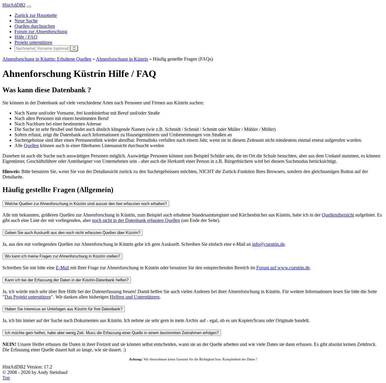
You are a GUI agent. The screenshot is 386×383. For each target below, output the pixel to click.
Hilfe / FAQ (25, 37)
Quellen (31, 145)
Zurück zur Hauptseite (35, 15)
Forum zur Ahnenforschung (40, 31)
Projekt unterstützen (33, 42)
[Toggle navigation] (29, 7)
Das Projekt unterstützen (28, 296)
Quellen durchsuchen (34, 26)
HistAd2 (13, 5)
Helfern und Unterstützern (135, 296)
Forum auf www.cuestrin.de (283, 267)
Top (6, 377)
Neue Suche (26, 20)
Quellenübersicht (338, 214)
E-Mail (62, 267)
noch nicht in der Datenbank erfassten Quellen (136, 220)
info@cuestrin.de (268, 244)
